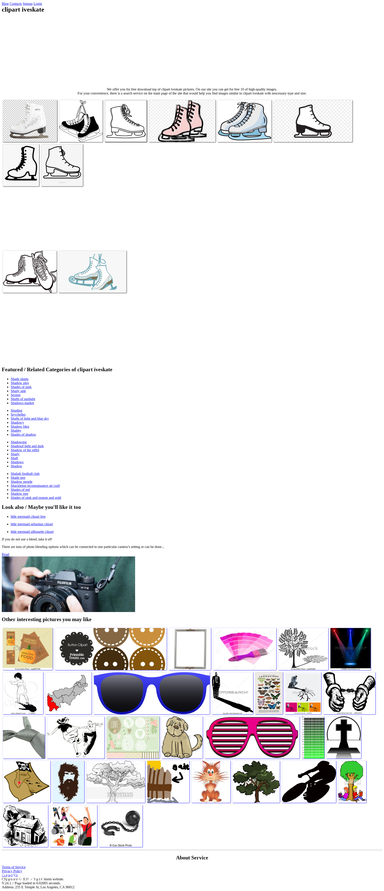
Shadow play (20, 383)
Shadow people (21, 482)
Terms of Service (14, 867)
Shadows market (22, 403)
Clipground (22, 877)
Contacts (16, 4)
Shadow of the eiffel (25, 450)
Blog (5, 4)
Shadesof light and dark (27, 446)
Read (5, 554)
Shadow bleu (20, 426)
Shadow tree (19, 494)
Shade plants (19, 379)
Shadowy (17, 422)
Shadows (17, 462)
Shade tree (18, 478)
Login (38, 4)
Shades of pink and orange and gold (36, 498)
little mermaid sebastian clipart (32, 524)
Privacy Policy (12, 871)
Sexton (15, 395)
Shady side (18, 391)
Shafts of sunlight (23, 399)
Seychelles (18, 414)
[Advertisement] (192, 50)
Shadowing (19, 442)
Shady (15, 454)
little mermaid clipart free (28, 516)
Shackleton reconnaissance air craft (35, 486)
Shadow (16, 466)
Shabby (16, 430)
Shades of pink (21, 387)
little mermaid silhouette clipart (32, 532)
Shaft (14, 458)
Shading (16, 410)
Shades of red (20, 490)
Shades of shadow (23, 434)
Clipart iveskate (14, 136)
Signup (28, 4)
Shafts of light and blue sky (30, 418)
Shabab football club (25, 474)
